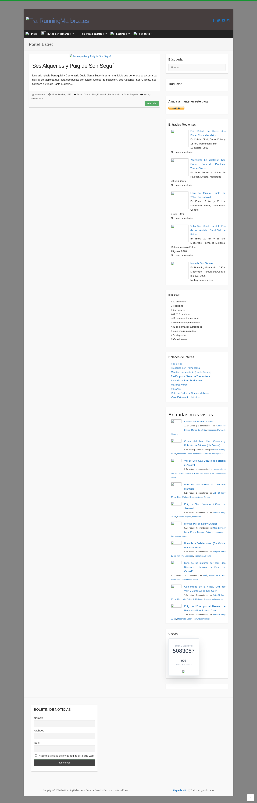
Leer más (151, 103)
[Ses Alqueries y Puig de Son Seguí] (90, 56)
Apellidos (39, 730)
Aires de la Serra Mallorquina (187, 380)
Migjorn (185, 497)
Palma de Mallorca (194, 454)
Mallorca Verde (179, 384)
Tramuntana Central (202, 556)
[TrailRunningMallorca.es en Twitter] (218, 20)
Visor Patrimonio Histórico (185, 397)
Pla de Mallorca (115, 94)
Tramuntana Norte (179, 536)
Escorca (200, 532)
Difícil (214, 528)
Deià (205, 575)
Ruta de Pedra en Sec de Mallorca (190, 393)
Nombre (38, 718)
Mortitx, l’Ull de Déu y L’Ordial (200, 523)
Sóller (189, 619)
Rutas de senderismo (203, 473)
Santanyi (207, 497)
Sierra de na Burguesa (213, 454)
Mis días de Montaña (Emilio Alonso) (191, 372)
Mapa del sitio (180, 790)
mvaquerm (40, 94)
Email (37, 743)
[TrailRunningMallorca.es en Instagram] (228, 20)
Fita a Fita (176, 363)
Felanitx (180, 517)
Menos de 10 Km (198, 430)
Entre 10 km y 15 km (86, 94)
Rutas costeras (196, 497)
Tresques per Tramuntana (185, 367)
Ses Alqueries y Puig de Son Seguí (72, 66)
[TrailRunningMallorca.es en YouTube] (223, 20)
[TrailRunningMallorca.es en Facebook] (213, 20)
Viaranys (176, 388)
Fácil (179, 497)
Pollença (189, 473)
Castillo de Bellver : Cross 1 (199, 421)
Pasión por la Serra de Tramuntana (190, 376)
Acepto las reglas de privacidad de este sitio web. (66, 755)
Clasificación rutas (93, 33)
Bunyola (216, 552)
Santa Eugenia (131, 94)
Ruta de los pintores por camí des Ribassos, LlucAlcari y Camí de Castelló (205, 567)
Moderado (102, 94)
